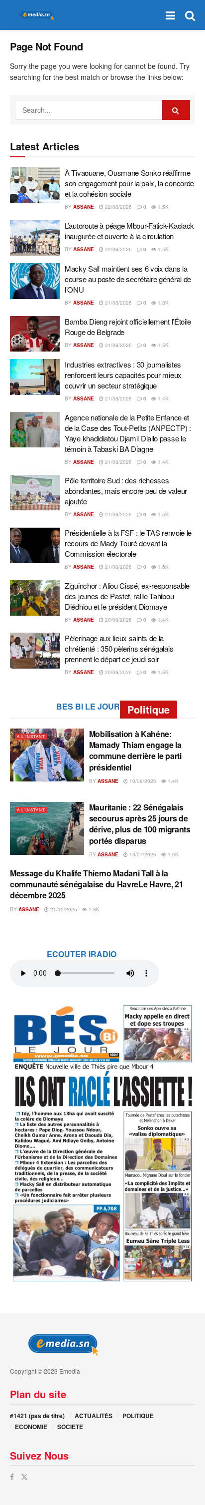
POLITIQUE (138, 1415)
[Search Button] (190, 15)
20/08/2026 (117, 619)
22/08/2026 (117, 206)
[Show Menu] (170, 15)
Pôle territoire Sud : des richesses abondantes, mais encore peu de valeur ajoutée (126, 490)
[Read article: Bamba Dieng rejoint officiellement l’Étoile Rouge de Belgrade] (35, 334)
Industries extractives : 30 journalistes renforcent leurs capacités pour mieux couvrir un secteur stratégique (123, 374)
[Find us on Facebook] (12, 1477)
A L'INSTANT (31, 736)
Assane (83, 206)
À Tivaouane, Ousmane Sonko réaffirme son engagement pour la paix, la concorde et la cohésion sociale (129, 183)
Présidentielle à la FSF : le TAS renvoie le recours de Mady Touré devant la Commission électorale (128, 543)
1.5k (162, 206)
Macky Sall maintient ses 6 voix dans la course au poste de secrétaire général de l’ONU (128, 279)
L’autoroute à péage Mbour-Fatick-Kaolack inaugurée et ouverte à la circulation (129, 230)
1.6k (162, 566)
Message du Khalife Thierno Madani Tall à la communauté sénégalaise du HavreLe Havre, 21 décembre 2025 (96, 884)
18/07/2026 (142, 854)
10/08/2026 (142, 780)
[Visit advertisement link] (102, 1142)
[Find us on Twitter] (24, 1477)
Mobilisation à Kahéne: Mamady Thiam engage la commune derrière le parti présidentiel (135, 750)
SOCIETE (70, 1426)
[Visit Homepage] (35, 15)
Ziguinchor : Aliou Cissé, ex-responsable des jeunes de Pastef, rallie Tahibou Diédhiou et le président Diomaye (127, 596)
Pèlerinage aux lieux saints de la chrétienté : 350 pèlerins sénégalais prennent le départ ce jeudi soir (119, 648)
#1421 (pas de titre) (37, 1415)
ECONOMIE (31, 1426)
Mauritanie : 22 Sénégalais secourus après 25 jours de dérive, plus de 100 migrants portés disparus (140, 823)
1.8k (162, 302)
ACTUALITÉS (93, 1415)
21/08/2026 (117, 302)
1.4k (162, 398)
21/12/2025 (63, 909)
